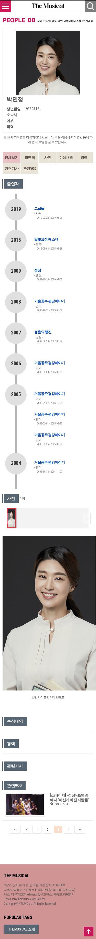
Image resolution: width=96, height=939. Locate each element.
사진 (47, 157)
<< (15, 829)
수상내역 (66, 157)
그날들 (39, 208)
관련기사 (11, 168)
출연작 (30, 157)
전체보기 (11, 157)
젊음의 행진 (42, 332)
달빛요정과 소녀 (46, 239)
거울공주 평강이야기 (49, 301)
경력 (84, 157)
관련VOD (29, 168)
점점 (37, 270)
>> (79, 829)
